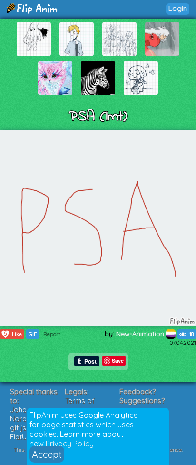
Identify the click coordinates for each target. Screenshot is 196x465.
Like (13, 333)
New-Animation (141, 333)
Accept (47, 454)
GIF (33, 334)
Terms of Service (80, 405)
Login (177, 8)
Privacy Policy (70, 443)
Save (118, 360)
